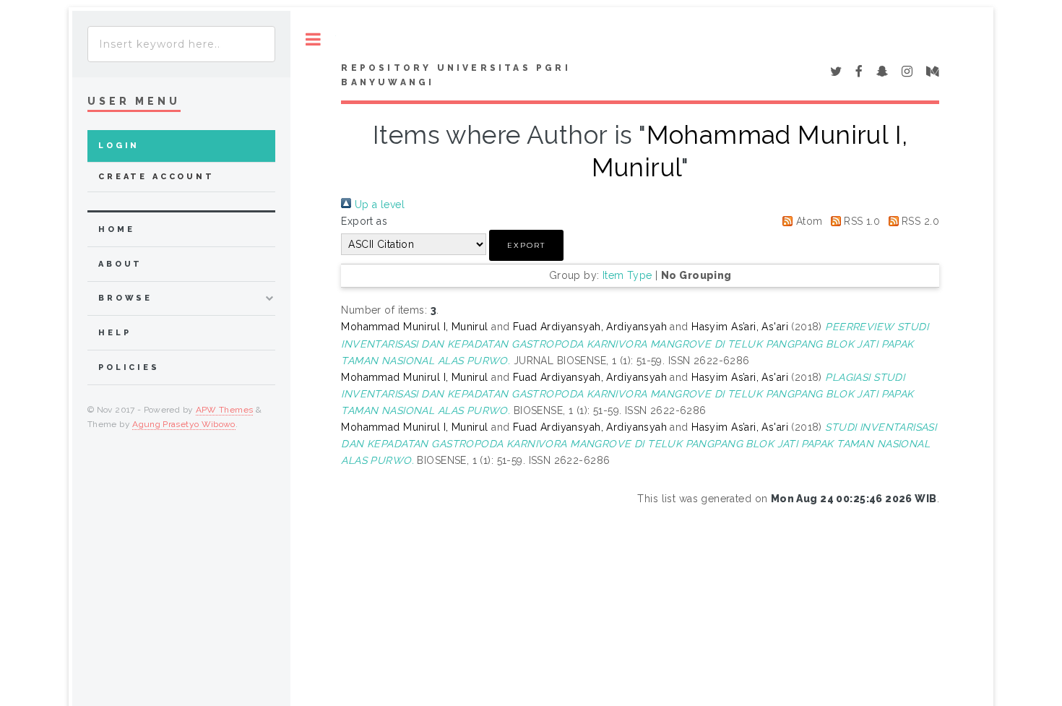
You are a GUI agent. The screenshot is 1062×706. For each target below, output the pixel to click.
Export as (364, 221)
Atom (807, 221)
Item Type (627, 275)
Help (114, 332)
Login (118, 145)
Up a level (378, 204)
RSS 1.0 (860, 221)
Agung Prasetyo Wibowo (184, 424)
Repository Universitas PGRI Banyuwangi (455, 75)
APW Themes (225, 410)
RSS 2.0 (919, 221)
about (120, 264)
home (116, 229)
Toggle (313, 39)
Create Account (156, 176)
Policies (129, 367)
